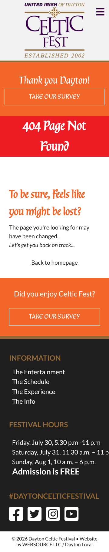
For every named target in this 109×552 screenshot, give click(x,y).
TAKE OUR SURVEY (54, 97)
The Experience (33, 391)
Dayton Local (79, 544)
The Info (23, 401)
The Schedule (30, 381)
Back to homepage (54, 262)
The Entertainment (38, 372)
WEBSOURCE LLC (41, 544)
